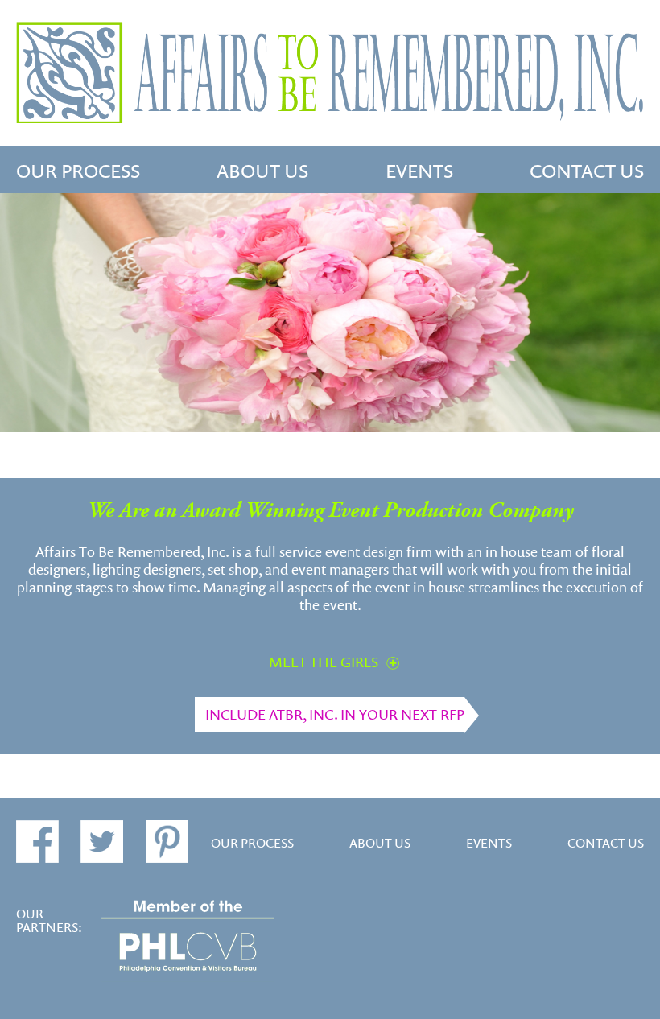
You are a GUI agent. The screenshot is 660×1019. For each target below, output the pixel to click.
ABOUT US (262, 172)
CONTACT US (587, 172)
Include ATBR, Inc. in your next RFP (334, 714)
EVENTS (419, 172)
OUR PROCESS (78, 172)
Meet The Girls (323, 662)
